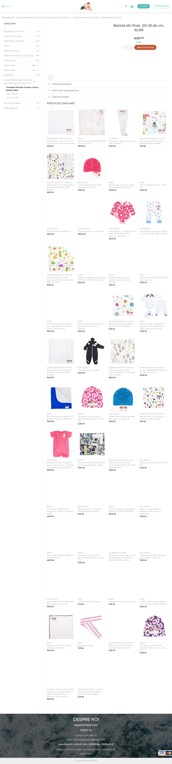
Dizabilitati (9, 75)
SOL (90, 754)
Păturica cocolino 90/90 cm (59, 231)
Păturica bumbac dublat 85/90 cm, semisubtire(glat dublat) (91, 463)
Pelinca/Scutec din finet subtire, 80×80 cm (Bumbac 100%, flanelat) (61, 187)
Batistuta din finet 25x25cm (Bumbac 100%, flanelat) (90, 510)
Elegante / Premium (14, 31)
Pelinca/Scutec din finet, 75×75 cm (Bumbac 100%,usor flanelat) (61, 142)
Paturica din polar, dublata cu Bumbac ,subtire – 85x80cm (60, 417)
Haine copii (9, 65)
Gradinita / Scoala (12, 36)
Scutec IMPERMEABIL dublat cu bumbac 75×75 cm (154, 371)
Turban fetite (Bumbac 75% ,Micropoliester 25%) (90, 186)
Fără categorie (11, 108)
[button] (6, 6)
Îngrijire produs (60, 96)
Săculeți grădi (12, 97)
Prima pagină (8, 18)
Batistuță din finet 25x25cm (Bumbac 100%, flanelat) (152, 142)
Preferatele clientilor (14, 41)
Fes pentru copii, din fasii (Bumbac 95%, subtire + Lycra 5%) (91, 418)
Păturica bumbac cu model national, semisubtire (59, 646)
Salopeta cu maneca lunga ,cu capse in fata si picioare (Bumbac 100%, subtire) (60, 694)
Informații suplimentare (65, 90)
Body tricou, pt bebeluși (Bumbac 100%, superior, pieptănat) (150, 511)
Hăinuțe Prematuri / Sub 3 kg (18, 55)
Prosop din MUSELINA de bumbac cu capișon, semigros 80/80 (60, 511)
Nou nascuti (10, 60)
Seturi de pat (12, 94)
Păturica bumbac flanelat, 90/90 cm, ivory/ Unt (154, 278)
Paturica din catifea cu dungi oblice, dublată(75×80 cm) (121, 186)
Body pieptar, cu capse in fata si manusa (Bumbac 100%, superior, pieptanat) (123, 233)
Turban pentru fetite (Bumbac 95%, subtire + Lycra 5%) (122, 417)
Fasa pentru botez (86, 645)
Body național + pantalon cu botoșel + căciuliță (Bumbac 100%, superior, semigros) (152, 326)
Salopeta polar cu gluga (88, 370)
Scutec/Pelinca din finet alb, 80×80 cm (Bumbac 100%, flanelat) (59, 372)
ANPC (83, 754)
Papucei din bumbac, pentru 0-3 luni (154, 463)
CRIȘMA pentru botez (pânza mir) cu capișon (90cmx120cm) (153, 602)
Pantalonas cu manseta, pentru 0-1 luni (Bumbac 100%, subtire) (153, 232)
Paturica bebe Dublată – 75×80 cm (153, 186)
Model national (11, 51)
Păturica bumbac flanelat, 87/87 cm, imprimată (92, 142)
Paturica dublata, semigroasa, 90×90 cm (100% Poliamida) (122, 510)
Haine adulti (10, 70)
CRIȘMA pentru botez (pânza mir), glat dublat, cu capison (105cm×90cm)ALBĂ (59, 326)
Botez (7, 46)
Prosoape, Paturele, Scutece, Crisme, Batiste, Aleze (97, 18)
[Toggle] (37, 65)
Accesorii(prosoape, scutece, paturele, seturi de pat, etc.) (43, 18)
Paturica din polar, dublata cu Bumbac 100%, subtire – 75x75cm (91, 326)
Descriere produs (61, 84)
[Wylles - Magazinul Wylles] (86, 6)
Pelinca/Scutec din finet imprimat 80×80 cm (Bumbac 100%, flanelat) (60, 279)
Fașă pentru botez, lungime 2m (122, 601)
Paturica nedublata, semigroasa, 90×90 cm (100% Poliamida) (92, 278)
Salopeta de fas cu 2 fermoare (91, 231)
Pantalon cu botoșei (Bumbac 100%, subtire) (122, 142)
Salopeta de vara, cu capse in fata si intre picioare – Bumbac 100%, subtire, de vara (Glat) (60, 464)
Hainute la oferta (12, 103)
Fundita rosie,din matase (89, 601)
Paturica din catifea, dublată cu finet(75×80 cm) (60, 556)
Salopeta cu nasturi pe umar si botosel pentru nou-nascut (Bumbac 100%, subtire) (122, 557)
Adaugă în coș (145, 47)
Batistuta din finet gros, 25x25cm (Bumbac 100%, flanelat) (120, 279)
